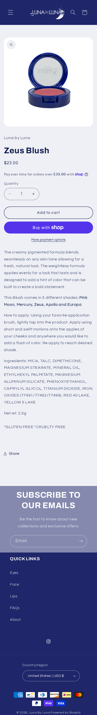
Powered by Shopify (65, 712)
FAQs (15, 608)
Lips (13, 596)
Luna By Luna (39, 712)
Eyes (14, 573)
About (15, 620)
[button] (10, 12)
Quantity (11, 183)
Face (14, 584)
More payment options (48, 239)
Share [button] (14, 454)
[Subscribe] (81, 541)
